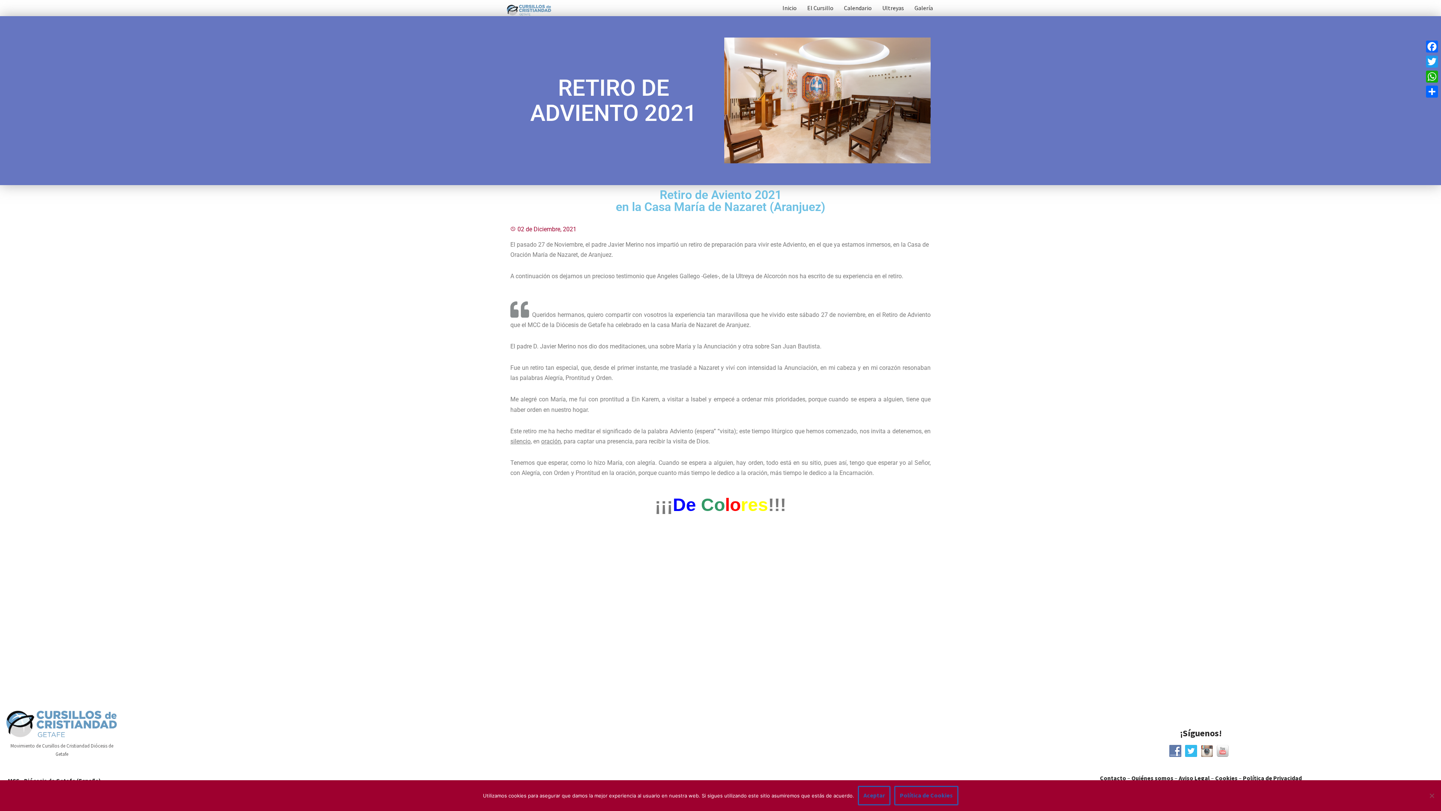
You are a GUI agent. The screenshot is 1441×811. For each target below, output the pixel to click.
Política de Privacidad (1272, 778)
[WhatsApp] (1431, 76)
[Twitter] (1431, 61)
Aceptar (874, 795)
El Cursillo (820, 8)
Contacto (1113, 778)
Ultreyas (893, 8)
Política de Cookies (926, 795)
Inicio (789, 8)
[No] (1431, 795)
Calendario (858, 8)
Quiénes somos (1152, 778)
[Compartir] (1431, 91)
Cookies (1226, 778)
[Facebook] (1431, 46)
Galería (924, 8)
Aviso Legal (1194, 778)
